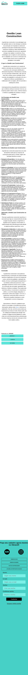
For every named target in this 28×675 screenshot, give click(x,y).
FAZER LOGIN (20, 3)
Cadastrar (14, 599)
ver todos (12, 343)
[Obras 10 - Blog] (7, 552)
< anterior (12, 339)
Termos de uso (14, 559)
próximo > (12, 336)
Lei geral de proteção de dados (14, 568)
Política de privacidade (14, 565)
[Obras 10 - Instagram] (21, 552)
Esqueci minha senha (14, 603)
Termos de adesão (14, 562)
